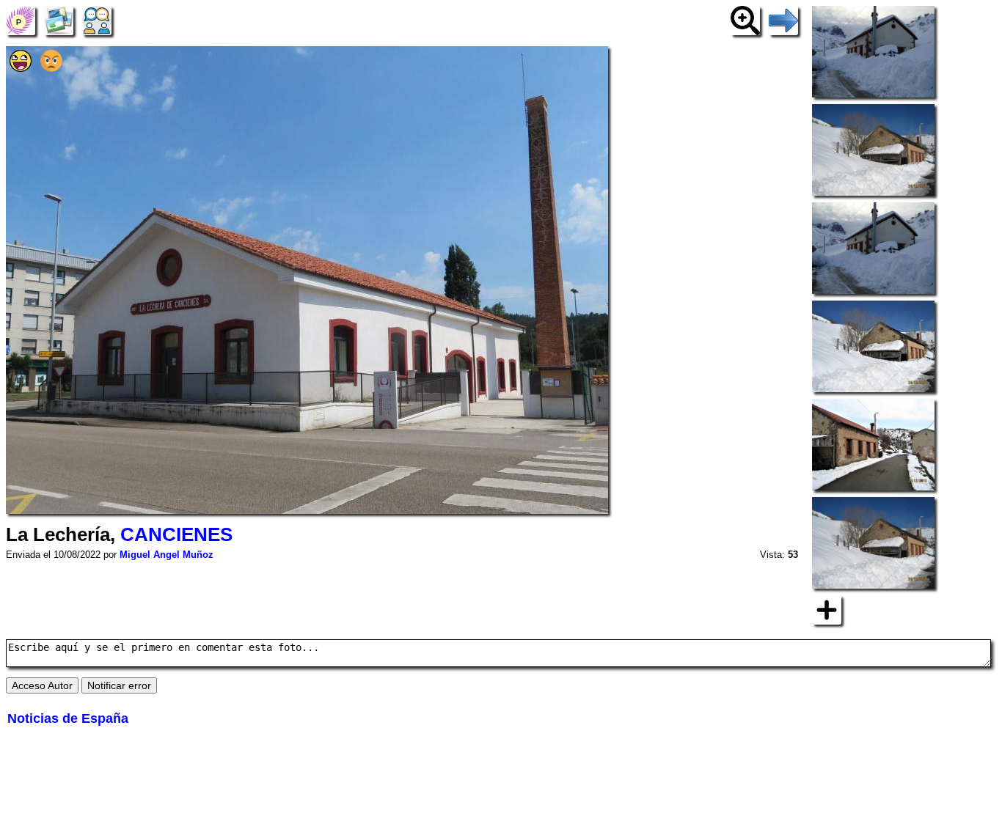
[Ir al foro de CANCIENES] (96, 19)
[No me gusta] (51, 68)
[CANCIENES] (20, 19)
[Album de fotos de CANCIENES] (58, 19)
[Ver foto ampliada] (745, 19)
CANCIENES (176, 534)
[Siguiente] (783, 19)
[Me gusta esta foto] (21, 68)
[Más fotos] (826, 609)
